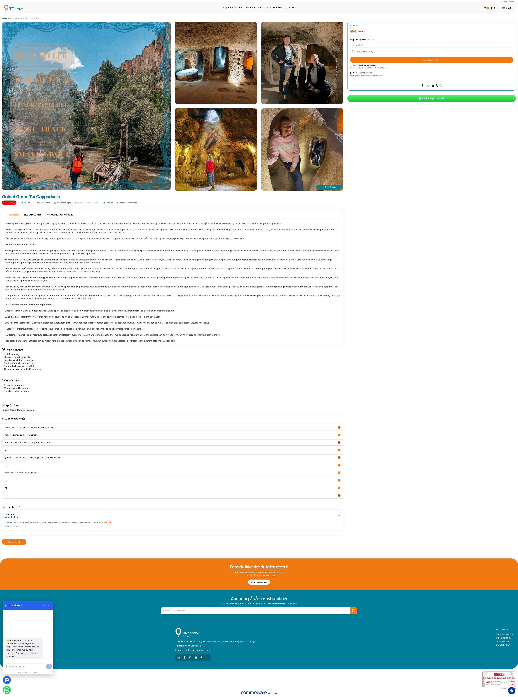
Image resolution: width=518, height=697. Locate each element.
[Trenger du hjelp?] (7, 680)
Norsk (508, 8)
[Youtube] (196, 657)
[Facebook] (184, 657)
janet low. (10, 514)
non (6, 465)
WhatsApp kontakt (434, 98)
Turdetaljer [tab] (13, 214)
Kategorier (502, 629)
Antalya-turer (502, 641)
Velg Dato (359, 45)
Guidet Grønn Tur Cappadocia (26, 18)
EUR (493, 8)
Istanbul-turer (253, 7)
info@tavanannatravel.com (192, 650)
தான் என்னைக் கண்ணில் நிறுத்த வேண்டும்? (22, 472)
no (6, 480)
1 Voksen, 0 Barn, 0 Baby (364, 51)
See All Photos (330, 187)
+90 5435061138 (188, 645)
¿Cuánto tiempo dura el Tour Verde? (21, 435)
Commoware (33, 672)
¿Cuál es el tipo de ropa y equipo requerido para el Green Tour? (33, 457)
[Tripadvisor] (201, 657)
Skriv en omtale (14, 542)
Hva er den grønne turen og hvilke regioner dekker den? (29, 427)
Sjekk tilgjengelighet (431, 60)
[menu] (44, 605)
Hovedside (6, 18)
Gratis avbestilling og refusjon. (364, 65)
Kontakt (291, 7)
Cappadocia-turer (232, 7)
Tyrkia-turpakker (273, 7)
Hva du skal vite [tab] (32, 214)
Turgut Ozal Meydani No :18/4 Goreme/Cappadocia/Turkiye (215, 641)
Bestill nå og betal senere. (362, 73)
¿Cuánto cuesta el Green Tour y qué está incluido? (27, 442)
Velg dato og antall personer (362, 39)
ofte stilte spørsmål (13, 418)
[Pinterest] (190, 657)
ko (6, 450)
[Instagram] (179, 657)
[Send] (49, 666)
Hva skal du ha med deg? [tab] (59, 214)
